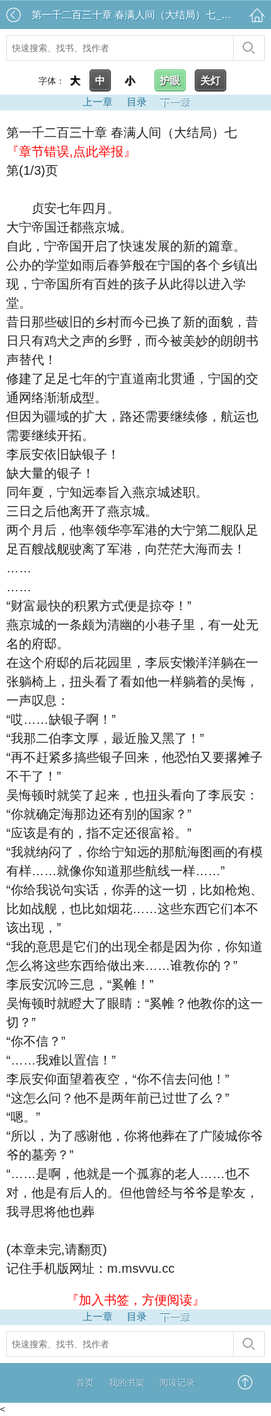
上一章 (98, 102)
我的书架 (126, 1383)
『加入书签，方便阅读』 (135, 1300)
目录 (137, 102)
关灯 (210, 80)
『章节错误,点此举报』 (71, 151)
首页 (85, 1383)
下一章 (174, 102)
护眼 (170, 80)
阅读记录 (177, 1383)
